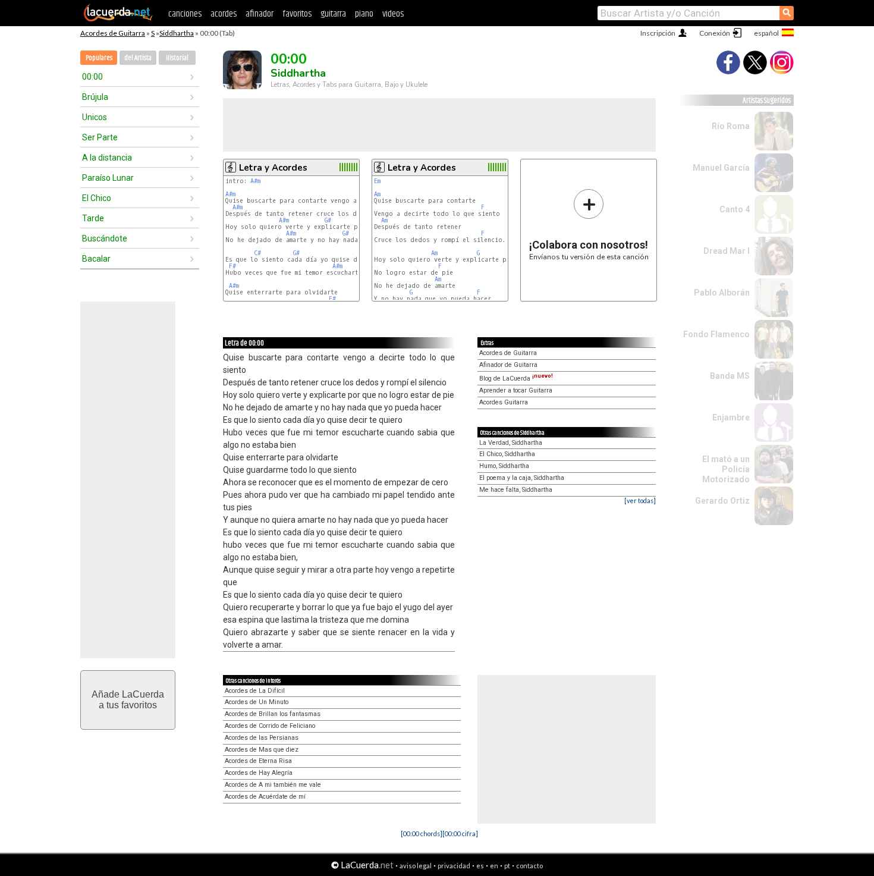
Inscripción (657, 33)
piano (364, 14)
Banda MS (730, 376)
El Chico (96, 198)
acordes (223, 14)
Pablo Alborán (722, 292)
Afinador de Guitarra (508, 365)
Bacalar (96, 258)
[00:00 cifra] (460, 833)
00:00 (92, 76)
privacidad (454, 865)
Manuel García (721, 167)
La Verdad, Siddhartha (510, 443)
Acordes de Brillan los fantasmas (272, 714)
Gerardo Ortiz (722, 500)
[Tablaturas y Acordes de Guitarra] (118, 19)
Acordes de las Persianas (261, 738)
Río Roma (731, 126)
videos (393, 14)
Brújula (95, 97)
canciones (185, 14)
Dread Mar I (726, 251)
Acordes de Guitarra (112, 33)
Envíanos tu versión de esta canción (589, 224)
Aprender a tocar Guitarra (515, 390)
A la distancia (107, 157)
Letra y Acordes (273, 168)
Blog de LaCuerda (516, 378)
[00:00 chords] (421, 833)
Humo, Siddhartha (504, 466)
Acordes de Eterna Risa (258, 761)
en (494, 865)
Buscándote (104, 238)
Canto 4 (734, 209)
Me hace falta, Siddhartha (515, 490)
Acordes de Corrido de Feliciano (270, 726)
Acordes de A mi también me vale (273, 785)
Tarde (93, 218)
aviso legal (416, 865)
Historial (177, 58)
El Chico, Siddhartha (507, 454)
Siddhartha (176, 33)
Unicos (94, 117)
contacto (529, 865)
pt (507, 865)
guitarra (333, 14)
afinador (259, 14)
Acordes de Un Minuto (256, 702)
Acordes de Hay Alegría (259, 773)
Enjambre (731, 417)
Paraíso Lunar (108, 178)
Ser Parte (100, 137)
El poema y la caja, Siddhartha (521, 478)
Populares (99, 58)
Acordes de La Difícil (255, 691)
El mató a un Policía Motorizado (726, 469)
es (480, 865)
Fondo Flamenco (716, 334)
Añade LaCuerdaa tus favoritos (128, 699)
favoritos (297, 14)
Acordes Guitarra (503, 402)
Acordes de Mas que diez (261, 749)
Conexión (714, 33)
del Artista (138, 58)
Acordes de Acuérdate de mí (265, 796)
